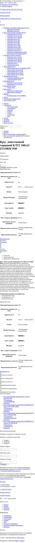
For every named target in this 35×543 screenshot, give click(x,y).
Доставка (6, 119)
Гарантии (10, 110)
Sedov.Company (20, 540)
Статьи (9, 113)
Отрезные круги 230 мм (14, 61)
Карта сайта (20, 537)
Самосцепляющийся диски (15, 78)
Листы (6, 97)
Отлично (2, 481)
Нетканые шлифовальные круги (17, 52)
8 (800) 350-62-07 (7, 9)
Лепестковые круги (10, 66)
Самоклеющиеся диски (14, 79)
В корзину (3, 167)
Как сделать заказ (12, 106)
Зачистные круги (12, 63)
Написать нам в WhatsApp (9, 4)
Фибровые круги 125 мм (14, 82)
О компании (7, 105)
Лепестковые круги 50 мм (15, 71)
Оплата (6, 118)
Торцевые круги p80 (13, 44)
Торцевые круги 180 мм (14, 37)
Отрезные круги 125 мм (14, 58)
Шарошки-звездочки (13, 29)
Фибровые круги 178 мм (14, 84)
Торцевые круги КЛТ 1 (14, 49)
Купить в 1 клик (12, 167)
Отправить (3, 464)
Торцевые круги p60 (13, 42)
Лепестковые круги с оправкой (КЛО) (19, 68)
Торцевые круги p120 (13, 47)
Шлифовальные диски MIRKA (16, 95)
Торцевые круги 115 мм (14, 34)
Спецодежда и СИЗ (10, 100)
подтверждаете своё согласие (16, 475)
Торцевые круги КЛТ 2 (14, 50)
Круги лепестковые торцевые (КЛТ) (15, 32)
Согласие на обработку (11, 523)
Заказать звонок (5, 15)
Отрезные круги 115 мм (14, 57)
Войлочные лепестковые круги (16, 53)
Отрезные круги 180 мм (14, 60)
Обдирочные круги (13, 65)
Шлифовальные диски (10, 76)
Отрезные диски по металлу (12, 55)
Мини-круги (7, 89)
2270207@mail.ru (6, 6)
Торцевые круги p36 (13, 39)
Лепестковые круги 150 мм (15, 74)
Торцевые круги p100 (13, 45)
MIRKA (6, 94)
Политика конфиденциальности (13, 525)
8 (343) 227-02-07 (17, 9)
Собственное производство (12, 99)
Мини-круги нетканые (14, 92)
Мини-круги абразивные (14, 91)
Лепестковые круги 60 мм (15, 73)
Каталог (6, 504)
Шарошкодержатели (13, 31)
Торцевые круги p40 (13, 41)
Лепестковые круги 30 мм (15, 70)
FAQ (8, 116)
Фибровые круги (9, 81)
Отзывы (9, 111)
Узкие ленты (11, 87)
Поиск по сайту (8, 123)
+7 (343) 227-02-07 (5, 489)
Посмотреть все (5, 239)
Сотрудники (11, 115)
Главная (6, 103)
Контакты (7, 121)
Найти (2, 128)
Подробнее (3, 242)
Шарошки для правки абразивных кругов (16, 28)
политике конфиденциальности (10, 471)
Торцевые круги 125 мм (14, 36)
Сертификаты (11, 108)
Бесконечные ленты (10, 86)
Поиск (2, 126)
